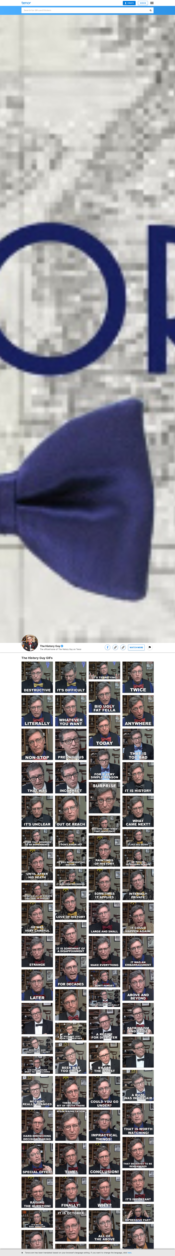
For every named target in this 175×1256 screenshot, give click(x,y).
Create (130, 3)
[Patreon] (115, 650)
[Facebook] (107, 650)
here (129, 1252)
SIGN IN (143, 3)
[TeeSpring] (123, 650)
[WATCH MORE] (136, 650)
